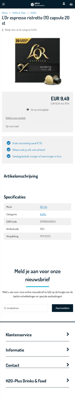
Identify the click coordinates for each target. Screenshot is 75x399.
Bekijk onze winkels (16, 117)
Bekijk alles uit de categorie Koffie (21, 29)
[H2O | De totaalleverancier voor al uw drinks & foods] (37, 5)
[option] (37, 61)
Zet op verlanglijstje (40, 109)
